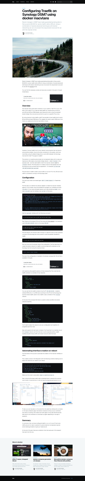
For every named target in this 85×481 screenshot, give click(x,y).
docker (23, 8)
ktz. (13, 1)
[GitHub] (51, 2)
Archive (32, 1)
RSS (72, 478)
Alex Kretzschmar (28, 32)
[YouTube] (53, 2)
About (17, 1)
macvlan (32, 86)
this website (51, 221)
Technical (22, 1)
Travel (27, 1)
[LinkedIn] (55, 2)
